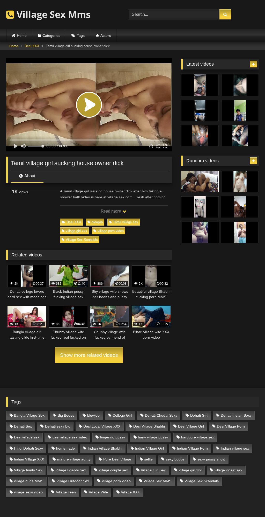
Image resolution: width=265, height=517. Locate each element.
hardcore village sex (197, 437)
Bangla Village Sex (29, 415)
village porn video (111, 231)
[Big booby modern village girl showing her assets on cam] (240, 110)
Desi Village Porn (231, 426)
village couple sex (113, 470)
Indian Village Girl (149, 448)
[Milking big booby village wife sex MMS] (200, 135)
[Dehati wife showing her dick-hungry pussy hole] (200, 232)
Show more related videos (89, 355)
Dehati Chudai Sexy (161, 415)
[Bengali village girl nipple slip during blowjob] (200, 207)
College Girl (122, 415)
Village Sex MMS (157, 481)
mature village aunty (73, 459)
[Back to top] (249, 502)
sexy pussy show (211, 459)
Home (22, 35)
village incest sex (228, 470)
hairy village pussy (153, 437)
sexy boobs (175, 459)
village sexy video (28, 492)
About (29, 176)
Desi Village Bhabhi (149, 426)
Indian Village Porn (192, 448)
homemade (65, 448)
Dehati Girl (199, 415)
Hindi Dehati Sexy (28, 448)
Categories (51, 35)
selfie (148, 459)
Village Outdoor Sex (72, 481)
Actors (105, 35)
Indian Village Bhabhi (105, 448)
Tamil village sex (125, 222)
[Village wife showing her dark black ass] (200, 110)
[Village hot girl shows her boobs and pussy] (240, 181)
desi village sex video (70, 437)
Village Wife (98, 492)
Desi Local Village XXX (101, 426)
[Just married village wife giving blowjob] (200, 85)
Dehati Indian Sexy (236, 415)
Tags (81, 35)
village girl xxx (76, 231)
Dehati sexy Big (57, 426)
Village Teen (66, 492)
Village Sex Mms (52, 14)
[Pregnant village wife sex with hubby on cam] (240, 135)
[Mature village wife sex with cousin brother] (200, 181)
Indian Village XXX (29, 459)
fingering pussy (112, 437)
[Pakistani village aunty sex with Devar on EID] (240, 85)
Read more (111, 211)
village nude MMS (28, 481)
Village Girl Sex (153, 470)
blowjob (97, 222)
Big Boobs (66, 415)
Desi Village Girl (191, 426)
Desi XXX (32, 46)
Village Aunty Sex (28, 470)
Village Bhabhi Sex (70, 470)
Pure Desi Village (117, 459)
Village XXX (130, 492)
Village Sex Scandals (82, 240)
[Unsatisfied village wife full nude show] (240, 232)
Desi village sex (26, 437)
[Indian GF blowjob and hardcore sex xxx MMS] (240, 207)
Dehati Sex (23, 426)
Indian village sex (235, 448)
